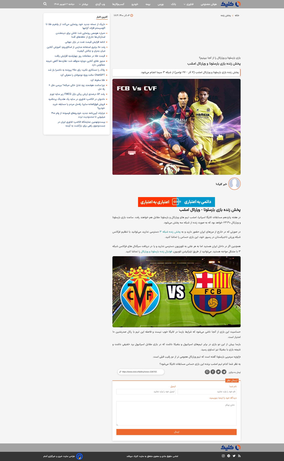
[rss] (239, 456)
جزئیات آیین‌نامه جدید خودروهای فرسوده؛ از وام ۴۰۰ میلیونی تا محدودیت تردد (78, 115)
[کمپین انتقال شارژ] (176, 202)
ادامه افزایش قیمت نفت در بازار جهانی (85, 42)
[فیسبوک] (212, 372)
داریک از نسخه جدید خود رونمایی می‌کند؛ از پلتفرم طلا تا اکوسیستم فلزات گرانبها (75, 26)
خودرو (135, 4)
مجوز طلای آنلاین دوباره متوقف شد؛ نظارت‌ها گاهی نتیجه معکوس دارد (75, 63)
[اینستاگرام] (223, 456)
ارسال (176, 432)
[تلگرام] (224, 372)
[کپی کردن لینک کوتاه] (139, 372)
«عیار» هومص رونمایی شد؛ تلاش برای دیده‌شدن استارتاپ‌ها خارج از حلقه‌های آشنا (80, 35)
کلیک (135, 456)
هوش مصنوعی (209, 4)
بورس (161, 4)
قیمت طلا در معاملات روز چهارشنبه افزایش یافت (80, 56)
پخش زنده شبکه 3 (170, 232)
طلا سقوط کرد (97, 80)
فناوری (189, 4)
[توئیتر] (218, 372)
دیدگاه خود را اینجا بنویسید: (223, 398)
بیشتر (84, 4)
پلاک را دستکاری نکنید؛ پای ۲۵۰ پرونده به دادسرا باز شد (76, 70)
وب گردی (100, 4)
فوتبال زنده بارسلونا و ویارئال (156, 252)
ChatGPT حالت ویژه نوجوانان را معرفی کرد (82, 75)
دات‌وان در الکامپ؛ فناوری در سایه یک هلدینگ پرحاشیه (76, 99)
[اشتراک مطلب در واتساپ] (207, 372)
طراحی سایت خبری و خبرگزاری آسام (59, 456)
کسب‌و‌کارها (118, 4)
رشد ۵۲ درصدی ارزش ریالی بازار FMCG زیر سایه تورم (77, 94)
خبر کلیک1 (221, 184)
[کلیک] (231, 4)
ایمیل (173, 386)
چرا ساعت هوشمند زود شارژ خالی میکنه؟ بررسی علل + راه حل (77, 87)
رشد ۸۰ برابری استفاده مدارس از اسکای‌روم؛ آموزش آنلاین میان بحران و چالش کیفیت (76, 49)
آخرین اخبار (102, 17)
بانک (173, 4)
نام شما (233, 386)
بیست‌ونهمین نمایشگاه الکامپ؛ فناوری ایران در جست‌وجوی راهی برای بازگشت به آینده (81, 124)
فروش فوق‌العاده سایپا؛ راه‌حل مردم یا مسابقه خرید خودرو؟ (79, 106)
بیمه (148, 4)
